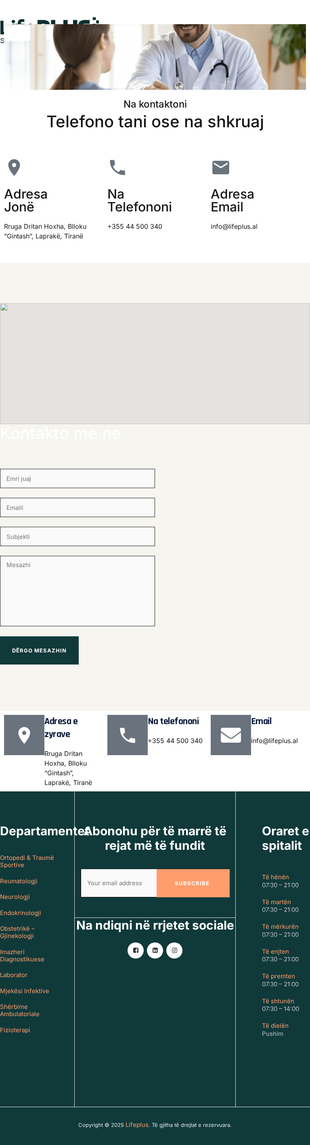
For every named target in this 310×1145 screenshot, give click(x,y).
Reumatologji (19, 881)
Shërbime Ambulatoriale (20, 1010)
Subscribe (192, 883)
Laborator (13, 975)
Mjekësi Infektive (24, 991)
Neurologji (15, 897)
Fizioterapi (15, 1030)
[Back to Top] (293, 1132)
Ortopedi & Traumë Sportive (27, 861)
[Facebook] (136, 950)
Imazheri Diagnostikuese (22, 955)
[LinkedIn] (155, 950)
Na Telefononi (139, 200)
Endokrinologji (20, 913)
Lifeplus (137, 1124)
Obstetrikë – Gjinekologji (17, 932)
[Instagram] (174, 950)
